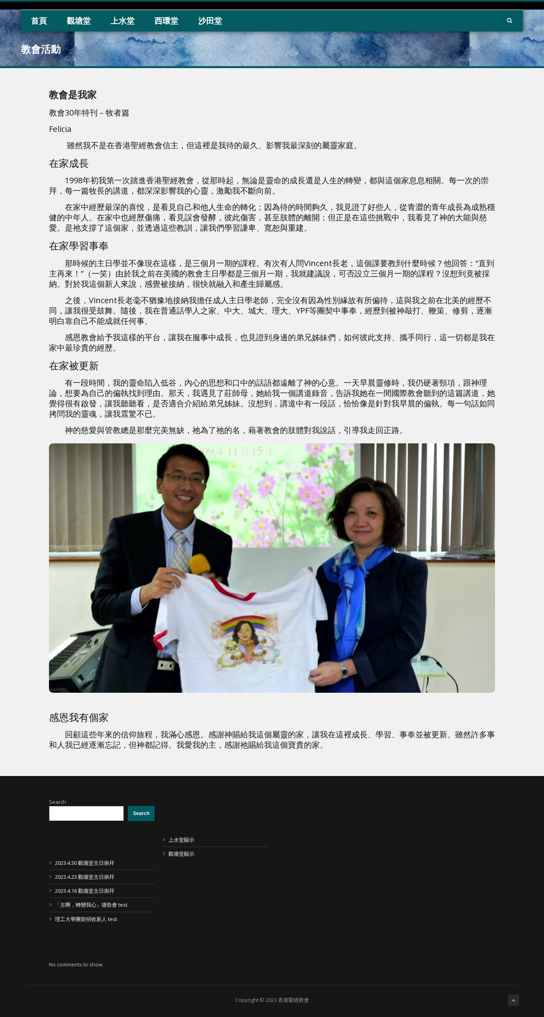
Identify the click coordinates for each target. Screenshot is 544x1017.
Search (57, 801)
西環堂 (166, 20)
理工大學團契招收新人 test (86, 919)
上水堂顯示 (181, 839)
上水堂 (123, 20)
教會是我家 (73, 94)
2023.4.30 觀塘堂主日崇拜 (84, 862)
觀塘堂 (79, 20)
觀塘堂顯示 (181, 853)
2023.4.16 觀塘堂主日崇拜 (84, 890)
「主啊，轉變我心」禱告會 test (91, 904)
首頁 (39, 20)
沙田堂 (210, 20)
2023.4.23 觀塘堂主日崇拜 (84, 876)
